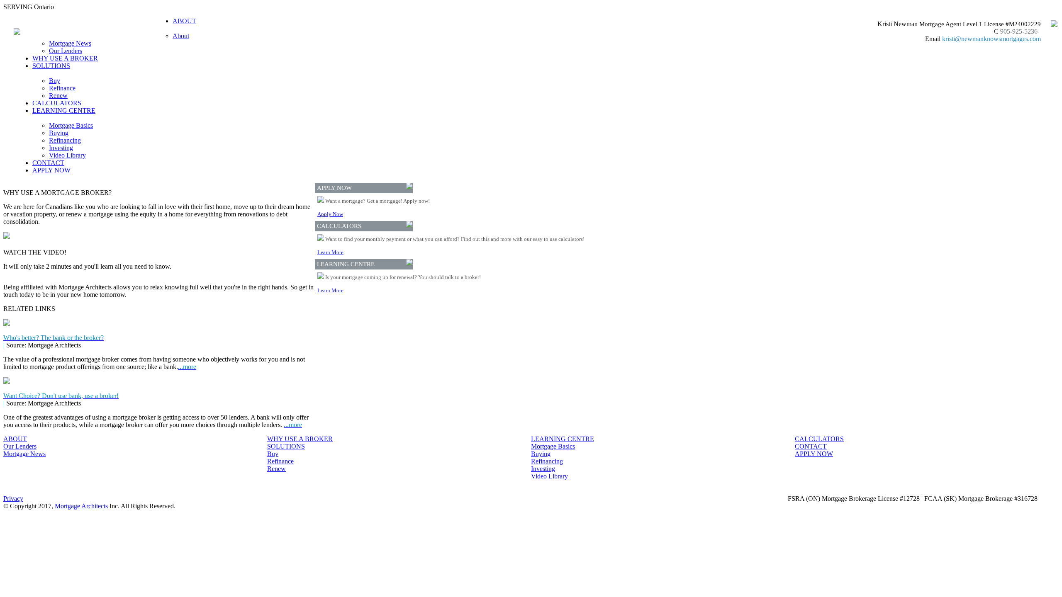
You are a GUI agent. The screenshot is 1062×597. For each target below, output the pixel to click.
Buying (58, 132)
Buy (54, 80)
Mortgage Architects (81, 506)
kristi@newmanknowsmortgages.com (991, 38)
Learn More (330, 252)
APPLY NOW (51, 170)
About (181, 35)
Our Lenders (65, 50)
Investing (61, 147)
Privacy (13, 498)
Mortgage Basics (71, 125)
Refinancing (65, 140)
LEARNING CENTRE (562, 438)
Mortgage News (70, 43)
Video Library (67, 155)
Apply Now (330, 214)
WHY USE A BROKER (65, 58)
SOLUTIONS (286, 446)
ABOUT (15, 438)
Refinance (62, 88)
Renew (58, 95)
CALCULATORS (56, 103)
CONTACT (48, 162)
